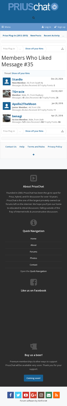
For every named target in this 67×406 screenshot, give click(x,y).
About (33, 245)
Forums (33, 251)
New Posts (35, 35)
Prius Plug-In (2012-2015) (15, 35)
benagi (17, 116)
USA (38, 107)
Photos (33, 258)
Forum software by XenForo (33, 400)
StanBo (17, 79)
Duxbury (39, 95)
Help (22, 146)
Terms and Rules (36, 146)
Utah (41, 119)
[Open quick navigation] (62, 49)
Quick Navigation (38, 271)
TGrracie (18, 92)
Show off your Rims (21, 73)
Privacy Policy (55, 146)
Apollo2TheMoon (24, 104)
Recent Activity (52, 35)
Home (33, 238)
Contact (33, 264)
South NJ (39, 82)
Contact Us (10, 146)
